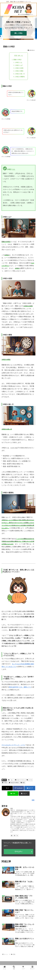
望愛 (11, 808)
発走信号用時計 (15, 782)
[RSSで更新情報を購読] (17, 835)
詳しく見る (18, 33)
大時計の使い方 (20, 74)
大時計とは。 (19, 62)
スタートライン (21, 780)
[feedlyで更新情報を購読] (14, 835)
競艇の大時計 (17, 59)
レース (30, 780)
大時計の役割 (19, 68)
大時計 (5, 782)
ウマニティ (18, 851)
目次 (15, 55)
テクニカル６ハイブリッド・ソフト (13, 745)
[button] (24, 793)
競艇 (5, 780)
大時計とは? (19, 65)
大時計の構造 (19, 71)
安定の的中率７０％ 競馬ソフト (20, 687)
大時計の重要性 (20, 76)
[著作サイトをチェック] (11, 835)
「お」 (12, 780)
